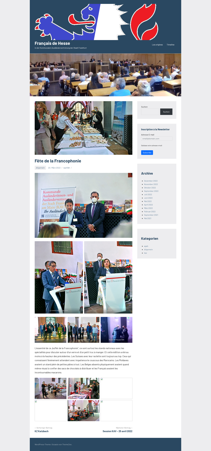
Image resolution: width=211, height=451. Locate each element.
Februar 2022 (150, 211)
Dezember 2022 (151, 181)
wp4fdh (66, 167)
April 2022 (148, 204)
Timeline (170, 44)
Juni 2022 (148, 198)
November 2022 (151, 184)
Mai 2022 (148, 201)
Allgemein (40, 167)
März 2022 (148, 208)
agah (146, 246)
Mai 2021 (147, 218)
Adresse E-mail (147, 134)
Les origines (157, 44)
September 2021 (151, 215)
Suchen (144, 107)
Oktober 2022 (150, 187)
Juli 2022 (148, 194)
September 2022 (151, 191)
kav (145, 253)
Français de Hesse (52, 43)
